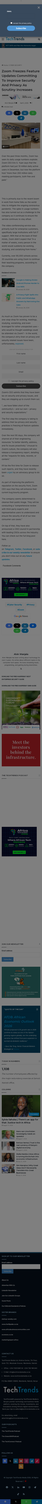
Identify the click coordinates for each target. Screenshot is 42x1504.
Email (9, 11)
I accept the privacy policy (22, 23)
